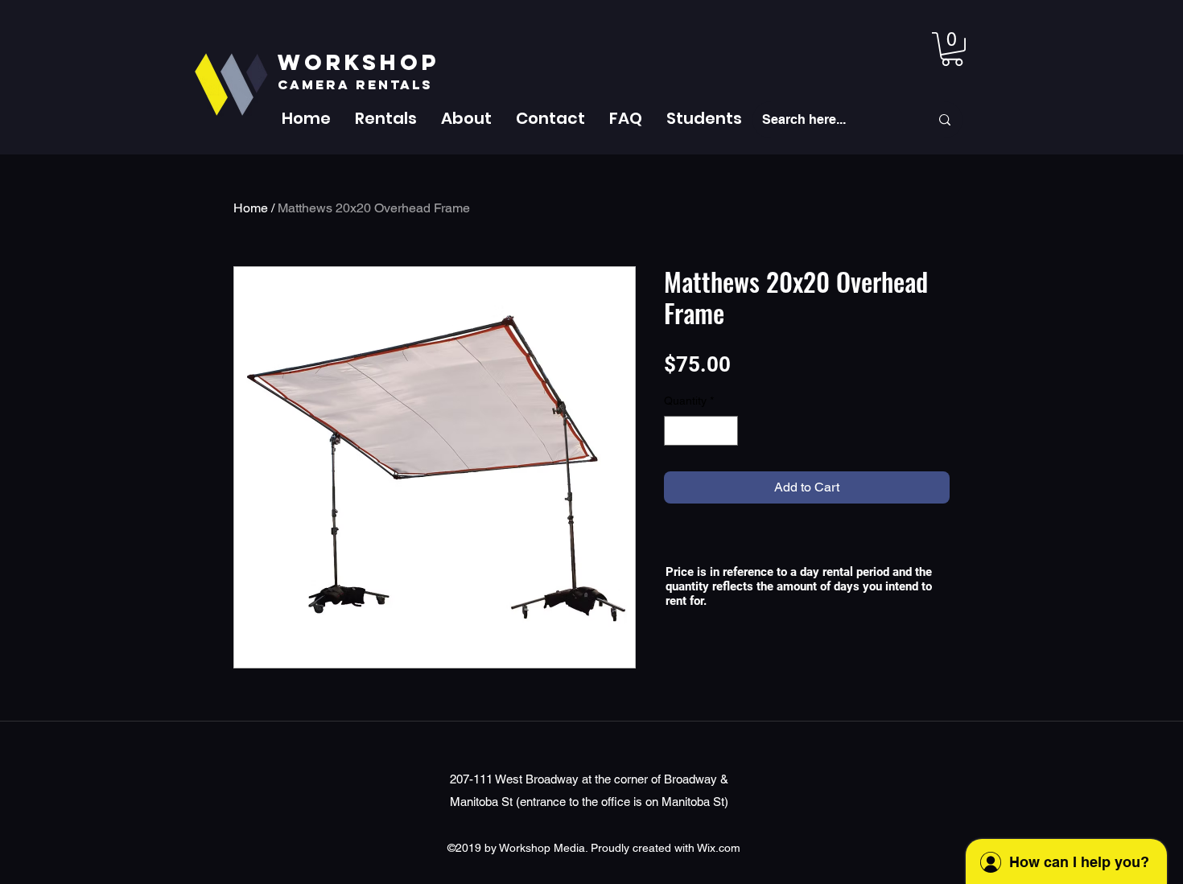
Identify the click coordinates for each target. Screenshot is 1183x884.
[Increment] (725, 431)
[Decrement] (676, 431)
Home (250, 208)
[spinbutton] (700, 431)
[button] (386, 118)
